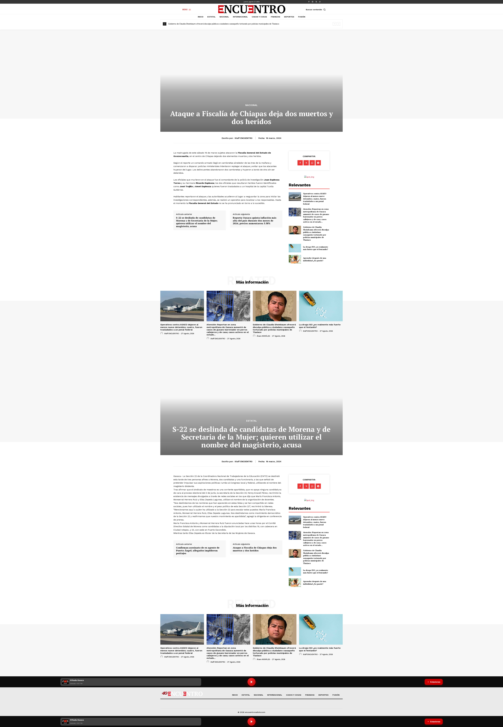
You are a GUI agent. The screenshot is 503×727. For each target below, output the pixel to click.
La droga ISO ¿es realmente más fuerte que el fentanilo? (195, 24)
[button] (316, 9)
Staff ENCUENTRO (243, 138)
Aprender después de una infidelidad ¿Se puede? (314, 259)
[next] (338, 24)
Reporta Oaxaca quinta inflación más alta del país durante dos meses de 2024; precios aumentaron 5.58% (254, 220)
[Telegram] (318, 162)
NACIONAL (251, 105)
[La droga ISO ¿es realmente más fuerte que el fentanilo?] (295, 248)
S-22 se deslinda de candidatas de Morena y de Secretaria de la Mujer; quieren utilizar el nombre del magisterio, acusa (197, 222)
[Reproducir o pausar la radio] (251, 722)
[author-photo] (162, 333)
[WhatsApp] (320, 2)
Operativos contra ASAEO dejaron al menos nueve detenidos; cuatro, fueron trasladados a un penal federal (314, 198)
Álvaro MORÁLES (263, 336)
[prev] (334, 24)
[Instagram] (312, 2)
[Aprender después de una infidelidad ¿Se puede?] (295, 259)
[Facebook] (309, 2)
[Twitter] (316, 2)
